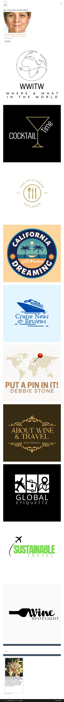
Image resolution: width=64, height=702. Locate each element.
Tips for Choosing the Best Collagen (15, 34)
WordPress (21, 700)
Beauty (14, 36)
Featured (17, 36)
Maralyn (6, 36)
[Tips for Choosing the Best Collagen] (17, 22)
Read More (7, 41)
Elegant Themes (11, 700)
